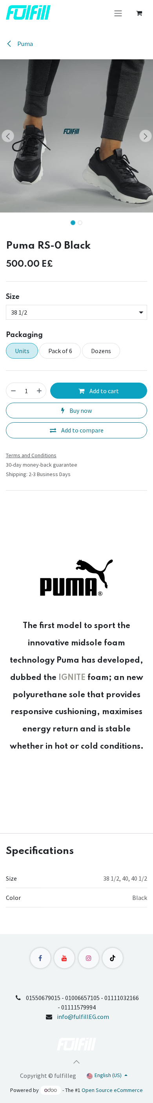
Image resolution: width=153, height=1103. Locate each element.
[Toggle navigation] (118, 13)
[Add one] (39, 390)
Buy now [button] (80, 410)
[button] (7, 136)
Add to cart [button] (103, 391)
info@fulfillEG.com (83, 1017)
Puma (24, 44)
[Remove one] (13, 390)
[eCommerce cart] (139, 13)
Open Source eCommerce (112, 1090)
